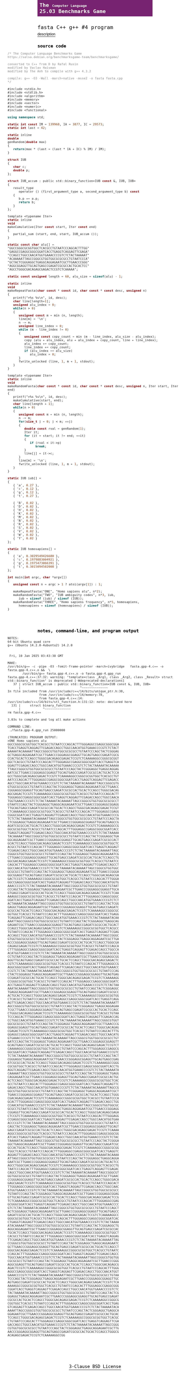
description (46, 34)
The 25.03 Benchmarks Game (73, 8)
